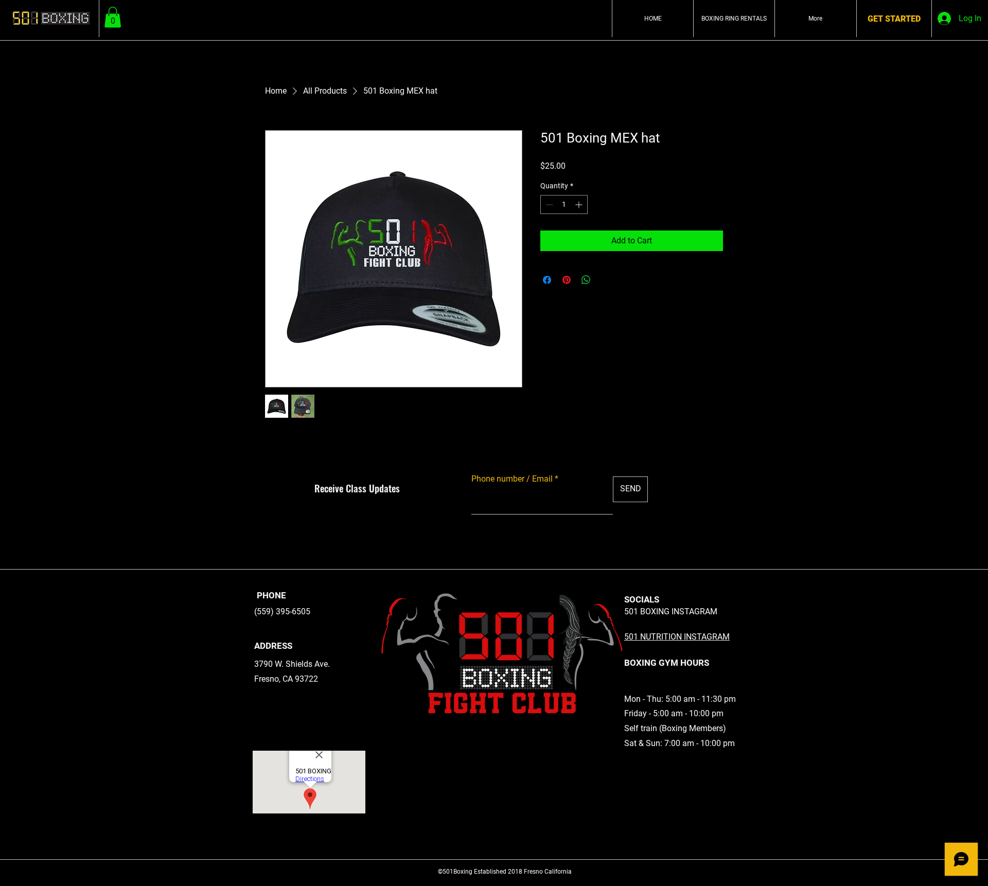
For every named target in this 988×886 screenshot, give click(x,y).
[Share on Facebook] (547, 280)
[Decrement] (548, 205)
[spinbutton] (564, 205)
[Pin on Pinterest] (566, 280)
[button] (112, 17)
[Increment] (579, 205)
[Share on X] (605, 280)
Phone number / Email (512, 479)
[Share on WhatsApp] (586, 280)
